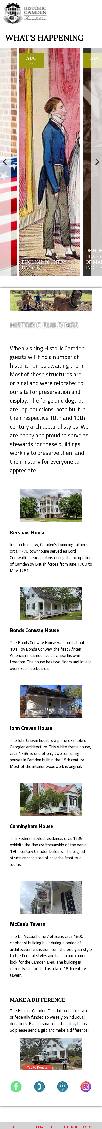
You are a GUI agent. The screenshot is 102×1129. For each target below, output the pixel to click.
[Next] (96, 162)
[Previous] (5, 162)
